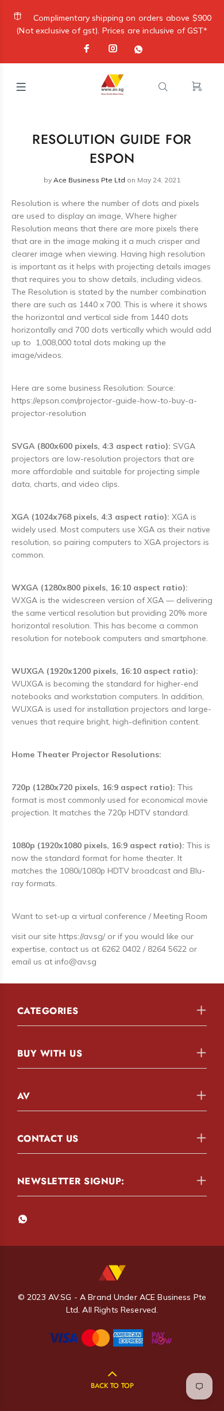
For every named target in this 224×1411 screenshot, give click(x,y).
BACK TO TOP (112, 1386)
